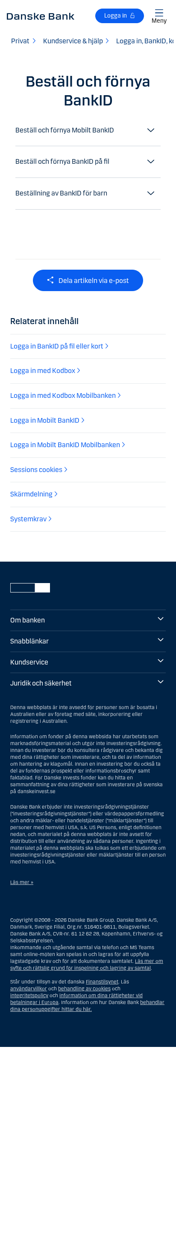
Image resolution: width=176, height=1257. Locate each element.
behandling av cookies (84, 989)
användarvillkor (28, 989)
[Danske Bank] (40, 16)
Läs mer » (21, 882)
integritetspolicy (29, 995)
